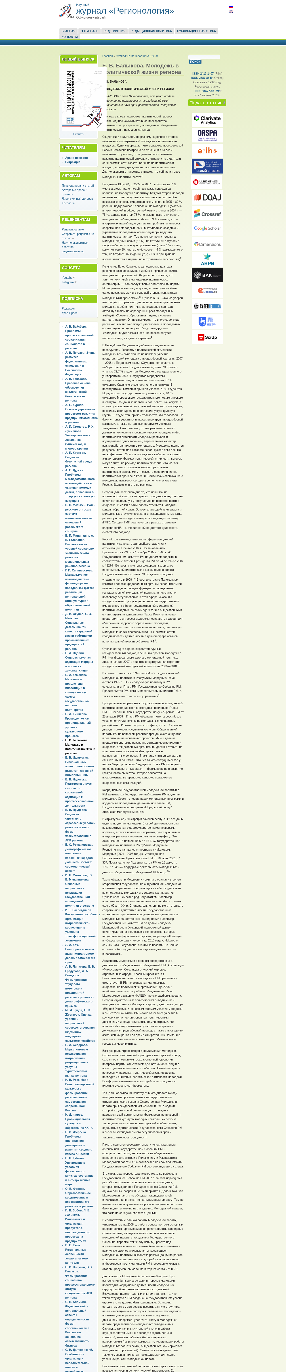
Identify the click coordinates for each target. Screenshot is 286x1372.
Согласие (68, 203)
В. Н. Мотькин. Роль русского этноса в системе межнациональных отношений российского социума (80, 518)
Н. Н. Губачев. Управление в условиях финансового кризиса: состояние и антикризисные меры (79, 1171)
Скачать (78, 134)
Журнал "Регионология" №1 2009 (137, 55)
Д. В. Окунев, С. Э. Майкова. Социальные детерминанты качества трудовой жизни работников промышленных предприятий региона (79, 631)
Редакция (68, 308)
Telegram (69, 282)
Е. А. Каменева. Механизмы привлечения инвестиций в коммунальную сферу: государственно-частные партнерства (77, 692)
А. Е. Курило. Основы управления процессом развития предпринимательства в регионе (81, 413)
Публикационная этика (196, 31)
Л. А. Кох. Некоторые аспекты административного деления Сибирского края (80, 953)
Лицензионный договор (77, 198)
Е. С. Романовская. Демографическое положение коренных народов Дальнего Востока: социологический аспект (79, 857)
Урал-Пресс (70, 313)
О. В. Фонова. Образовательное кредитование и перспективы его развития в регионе (79, 1197)
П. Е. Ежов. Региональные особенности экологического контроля (76, 1254)
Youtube (68, 277)
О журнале (89, 31)
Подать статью (207, 102)
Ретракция (72, 162)
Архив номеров (76, 157)
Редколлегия (114, 31)
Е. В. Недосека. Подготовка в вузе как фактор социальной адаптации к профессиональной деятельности (79, 792)
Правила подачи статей (78, 185)
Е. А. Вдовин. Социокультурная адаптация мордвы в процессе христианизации (79, 661)
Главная (68, 31)
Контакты (70, 37)
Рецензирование (73, 229)
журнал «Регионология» (125, 10)
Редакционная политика (151, 31)
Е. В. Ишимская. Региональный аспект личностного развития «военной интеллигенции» (79, 766)
